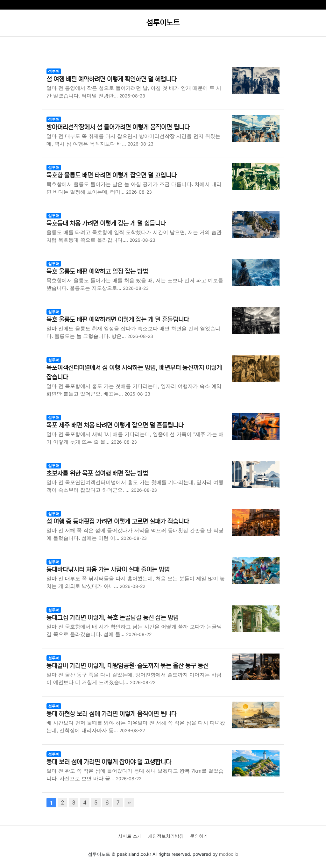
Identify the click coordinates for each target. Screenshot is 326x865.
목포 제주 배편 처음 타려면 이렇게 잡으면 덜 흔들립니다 (115, 425)
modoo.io (228, 854)
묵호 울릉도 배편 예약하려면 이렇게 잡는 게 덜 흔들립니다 (117, 319)
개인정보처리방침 (166, 836)
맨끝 (129, 802)
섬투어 (54, 71)
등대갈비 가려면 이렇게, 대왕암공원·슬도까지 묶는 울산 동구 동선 (127, 665)
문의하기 (199, 836)
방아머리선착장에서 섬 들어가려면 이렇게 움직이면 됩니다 (118, 127)
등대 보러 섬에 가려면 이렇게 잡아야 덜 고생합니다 (108, 762)
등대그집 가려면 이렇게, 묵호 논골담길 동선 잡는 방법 (112, 617)
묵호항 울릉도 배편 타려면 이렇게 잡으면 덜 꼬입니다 (111, 175)
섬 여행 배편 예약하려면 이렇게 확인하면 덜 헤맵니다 (111, 79)
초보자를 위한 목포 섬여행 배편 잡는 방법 (97, 473)
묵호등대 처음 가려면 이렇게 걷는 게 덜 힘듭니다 (106, 223)
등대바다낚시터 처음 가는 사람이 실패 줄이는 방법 (108, 569)
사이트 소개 (130, 836)
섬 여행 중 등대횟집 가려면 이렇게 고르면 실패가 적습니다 (117, 521)
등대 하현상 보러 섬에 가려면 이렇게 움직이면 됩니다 (111, 714)
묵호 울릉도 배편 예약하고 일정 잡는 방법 (97, 271)
